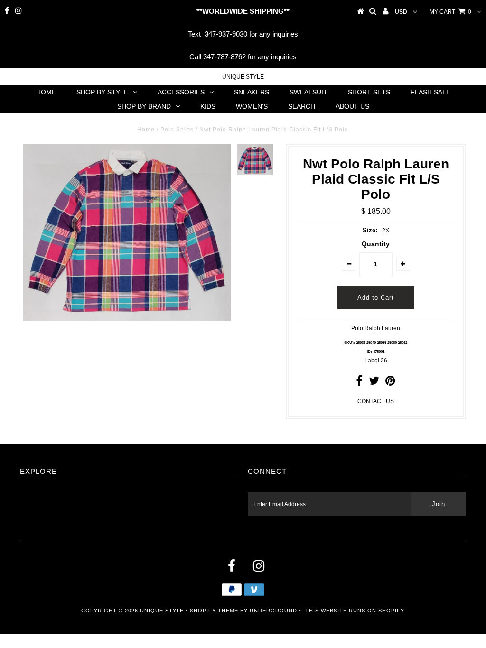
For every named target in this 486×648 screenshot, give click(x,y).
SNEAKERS (251, 92)
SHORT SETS (369, 92)
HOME (46, 92)
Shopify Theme (214, 610)
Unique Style (243, 77)
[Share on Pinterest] (390, 383)
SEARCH (301, 106)
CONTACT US (375, 401)
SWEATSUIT (308, 92)
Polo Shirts (177, 129)
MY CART (450, 12)
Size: (370, 230)
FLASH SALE (430, 92)
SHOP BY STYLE (102, 92)
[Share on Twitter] (374, 383)
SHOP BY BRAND (144, 106)
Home (146, 129)
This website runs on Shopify (354, 610)
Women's (252, 106)
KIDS (207, 106)
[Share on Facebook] (359, 383)
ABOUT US (352, 106)
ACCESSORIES (181, 92)
